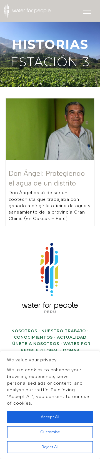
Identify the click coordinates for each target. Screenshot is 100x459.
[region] (50, 405)
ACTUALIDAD (71, 337)
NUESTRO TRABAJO (63, 330)
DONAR (71, 350)
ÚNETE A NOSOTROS (35, 343)
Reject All (50, 447)
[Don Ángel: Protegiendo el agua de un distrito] (50, 162)
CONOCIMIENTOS (33, 337)
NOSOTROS (24, 330)
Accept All (50, 417)
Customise (50, 432)
